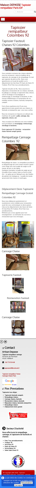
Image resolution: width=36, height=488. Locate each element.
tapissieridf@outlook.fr (12, 368)
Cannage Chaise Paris (9, 376)
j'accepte (18, 485)
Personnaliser (26, 483)
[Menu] (3, 19)
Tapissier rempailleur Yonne (11, 374)
